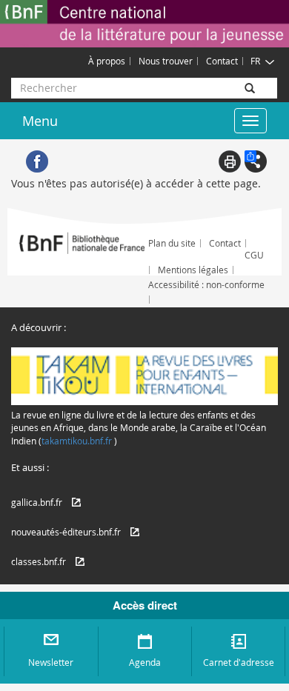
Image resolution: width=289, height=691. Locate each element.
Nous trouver (166, 61)
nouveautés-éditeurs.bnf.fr (66, 532)
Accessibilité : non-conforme (206, 284)
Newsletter (50, 662)
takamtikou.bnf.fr (76, 441)
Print (230, 161)
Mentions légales (193, 270)
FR (255, 61)
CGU (254, 255)
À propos (106, 61)
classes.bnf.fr (38, 561)
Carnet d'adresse (238, 662)
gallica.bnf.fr (36, 502)
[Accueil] (144, 23)
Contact (222, 61)
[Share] (256, 161)
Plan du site (172, 243)
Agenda (145, 662)
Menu (40, 121)
